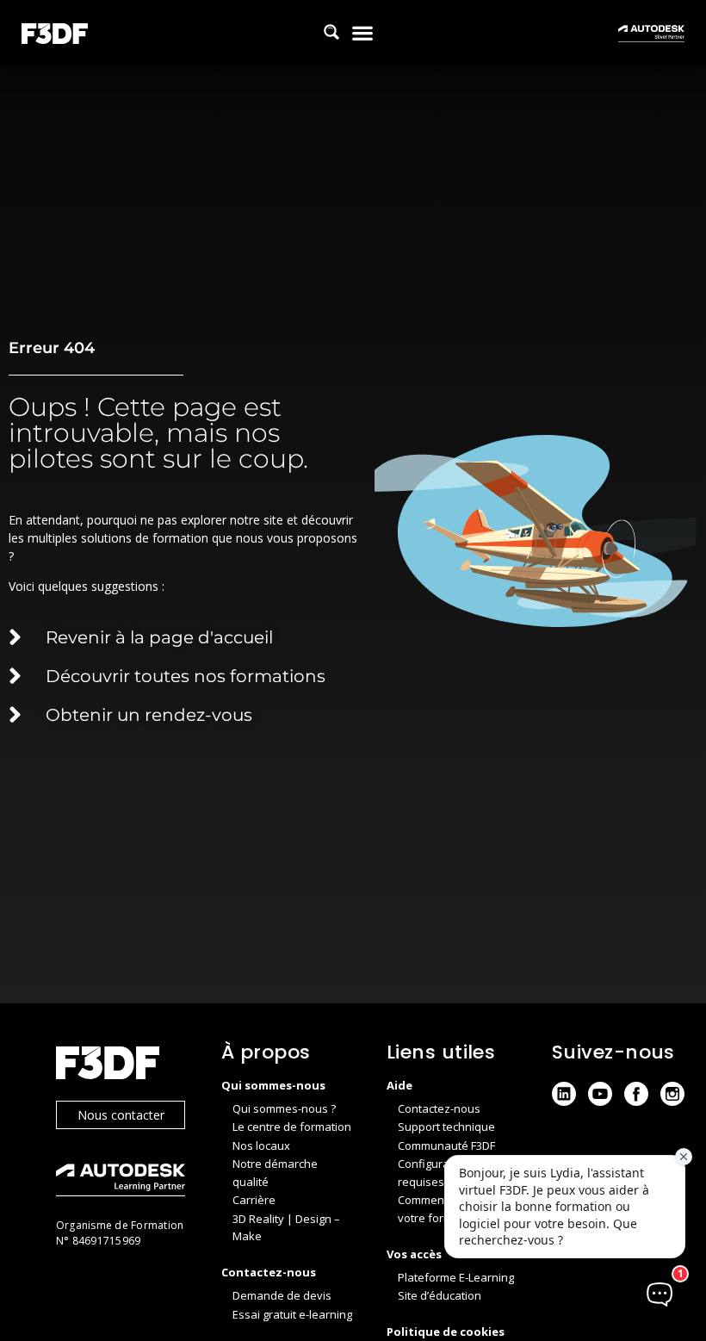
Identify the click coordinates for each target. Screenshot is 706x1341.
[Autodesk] (121, 1182)
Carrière (254, 1200)
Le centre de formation (291, 1126)
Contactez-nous (439, 1108)
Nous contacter (120, 1115)
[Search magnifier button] (331, 32)
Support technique (446, 1126)
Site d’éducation (439, 1295)
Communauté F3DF (446, 1145)
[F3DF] (121, 1064)
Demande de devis (281, 1295)
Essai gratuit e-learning (292, 1314)
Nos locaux (261, 1145)
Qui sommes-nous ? (284, 1108)
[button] (363, 32)
